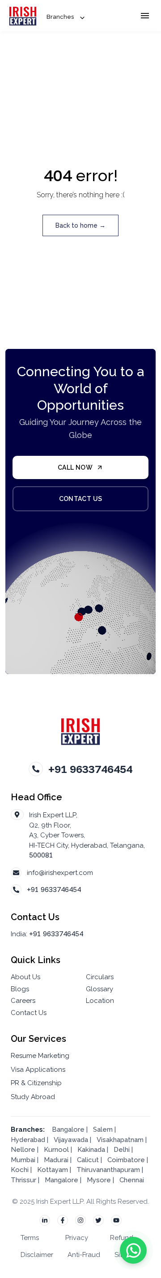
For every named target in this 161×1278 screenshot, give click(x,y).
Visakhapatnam (120, 1140)
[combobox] (66, 17)
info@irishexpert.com (60, 873)
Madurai (56, 1160)
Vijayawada (71, 1140)
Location (100, 1001)
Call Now (75, 467)
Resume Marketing (40, 1056)
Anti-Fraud (84, 1255)
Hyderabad (28, 1140)
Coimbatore (126, 1160)
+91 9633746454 (54, 889)
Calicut (89, 1160)
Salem (103, 1129)
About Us (25, 977)
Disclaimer (37, 1255)
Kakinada (92, 1150)
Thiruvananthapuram (108, 1170)
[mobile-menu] (145, 16)
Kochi (20, 1170)
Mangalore (61, 1180)
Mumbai (23, 1160)
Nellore (24, 1150)
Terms (30, 1238)
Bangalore (68, 1129)
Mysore (99, 1180)
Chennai (131, 1180)
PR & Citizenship (36, 1083)
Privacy (76, 1238)
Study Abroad (33, 1097)
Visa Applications (38, 1070)
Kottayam (52, 1170)
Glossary (99, 989)
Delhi (122, 1150)
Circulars (100, 977)
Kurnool (56, 1150)
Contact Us (80, 498)
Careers (23, 1001)
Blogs (20, 989)
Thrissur (23, 1180)
